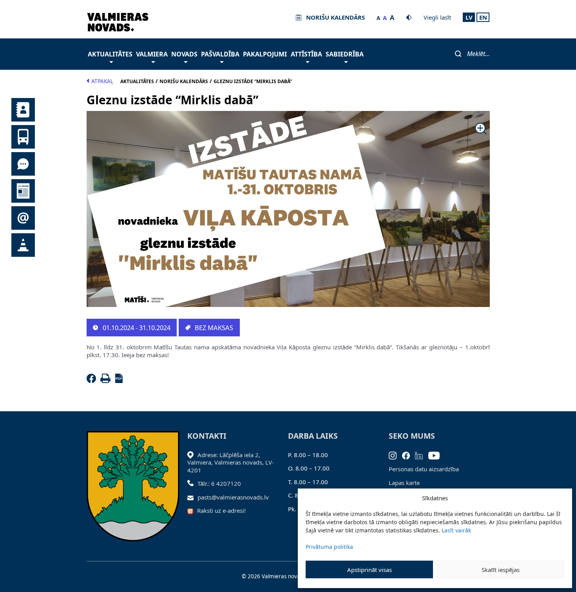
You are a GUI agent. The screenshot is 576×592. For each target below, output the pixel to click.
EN (483, 17)
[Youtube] (436, 455)
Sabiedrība (345, 54)
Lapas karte (404, 483)
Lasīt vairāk (456, 530)
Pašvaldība (220, 54)
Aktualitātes (110, 54)
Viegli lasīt (437, 17)
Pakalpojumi (265, 54)
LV (469, 17)
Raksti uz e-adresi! (221, 510)
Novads (184, 54)
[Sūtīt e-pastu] (192, 497)
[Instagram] (395, 455)
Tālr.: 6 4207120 (219, 483)
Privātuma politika (329, 546)
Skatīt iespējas (501, 570)
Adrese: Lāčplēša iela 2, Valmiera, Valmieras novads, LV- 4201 (230, 462)
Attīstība (306, 54)
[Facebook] (93, 381)
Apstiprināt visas (369, 570)
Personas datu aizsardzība (424, 469)
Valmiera (152, 54)
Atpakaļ (102, 81)
